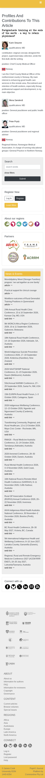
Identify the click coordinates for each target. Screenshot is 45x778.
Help (6, 760)
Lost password (10, 757)
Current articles (10, 704)
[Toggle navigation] (40, 2)
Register (20, 198)
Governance (9, 694)
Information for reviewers (15, 688)
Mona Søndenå (16, 100)
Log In (9, 198)
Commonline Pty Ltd (34, 774)
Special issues (10, 710)
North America (10, 735)
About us (8, 679)
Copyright (8, 691)
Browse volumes (11, 707)
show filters (9, 173)
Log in (6, 751)
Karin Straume (15, 43)
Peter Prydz (14, 121)
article (7, 285)
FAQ (6, 685)
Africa (6, 720)
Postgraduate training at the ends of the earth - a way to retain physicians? (22, 33)
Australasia (9, 726)
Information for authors (14, 682)
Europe (7, 729)
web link (8, 319)
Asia (6, 723)
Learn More (11, 205)
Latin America (10, 732)
